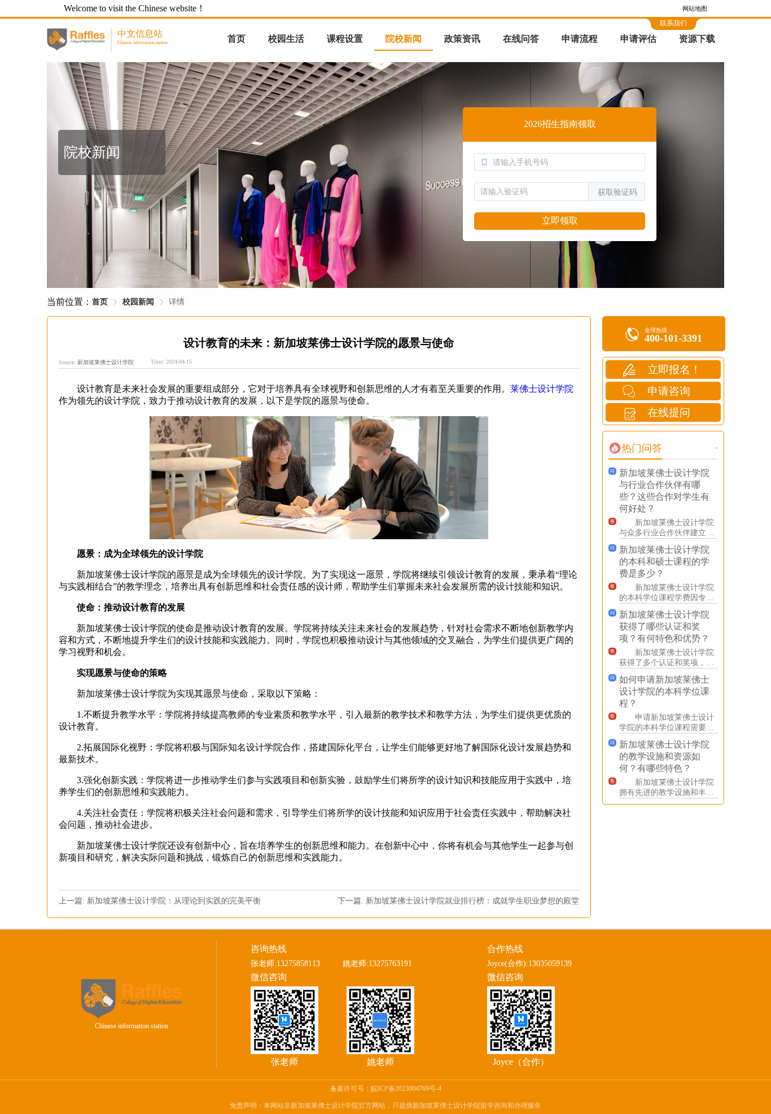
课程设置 (345, 38)
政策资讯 (462, 38)
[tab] (635, 448)
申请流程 (580, 38)
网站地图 (694, 8)
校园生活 (286, 38)
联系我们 (673, 23)
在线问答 (521, 38)
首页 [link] (100, 302)
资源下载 (697, 38)
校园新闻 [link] (138, 302)
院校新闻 (404, 38)
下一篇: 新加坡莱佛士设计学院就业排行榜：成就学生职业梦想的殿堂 (458, 901)
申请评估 (638, 38)
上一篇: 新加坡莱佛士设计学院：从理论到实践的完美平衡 (160, 901)
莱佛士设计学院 (541, 389)
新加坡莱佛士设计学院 (105, 362)
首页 (236, 38)
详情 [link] (177, 302)
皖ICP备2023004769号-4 (406, 1089)
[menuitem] (236, 39)
